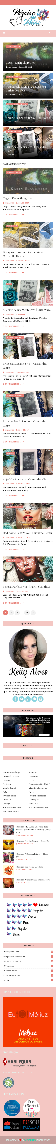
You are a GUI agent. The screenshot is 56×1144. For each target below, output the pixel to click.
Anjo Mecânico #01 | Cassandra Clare (26, 479)
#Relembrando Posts (28, 961)
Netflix (28, 980)
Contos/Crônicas (11, 776)
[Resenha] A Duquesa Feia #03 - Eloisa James (32, 855)
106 (27, 612)
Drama (32, 780)
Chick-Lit (7, 799)
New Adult (33, 803)
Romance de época (38, 807)
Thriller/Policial (10, 795)
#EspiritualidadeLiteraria (28, 956)
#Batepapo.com (28, 952)
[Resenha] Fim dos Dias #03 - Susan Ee (32, 841)
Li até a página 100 (28, 975)
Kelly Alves (9, 203)
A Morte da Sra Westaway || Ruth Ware (28, 117)
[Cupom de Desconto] (28, 1046)
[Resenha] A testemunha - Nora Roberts (33, 879)
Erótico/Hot (34, 799)
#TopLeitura (28, 966)
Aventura (33, 772)
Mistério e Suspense (38, 788)
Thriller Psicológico (37, 795)
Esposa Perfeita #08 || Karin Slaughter (27, 586)
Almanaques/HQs (11, 772)
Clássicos (33, 776)
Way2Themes (30, 1140)
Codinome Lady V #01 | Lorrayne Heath (27, 533)
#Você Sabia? (28, 971)
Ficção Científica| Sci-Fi (39, 784)
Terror (31, 792)
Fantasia (7, 784)
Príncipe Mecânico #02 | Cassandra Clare (25, 423)
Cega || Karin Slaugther (20, 62)
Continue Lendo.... (12, 214)
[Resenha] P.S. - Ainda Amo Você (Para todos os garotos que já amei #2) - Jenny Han (33, 829)
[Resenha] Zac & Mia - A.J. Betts (29, 867)
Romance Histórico (12, 807)
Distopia (6, 780)
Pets (5, 792)
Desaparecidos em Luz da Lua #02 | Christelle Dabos (26, 88)
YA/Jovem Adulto (11, 811)
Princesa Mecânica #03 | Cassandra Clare (26, 149)
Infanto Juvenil (9, 788)
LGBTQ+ (6, 803)
